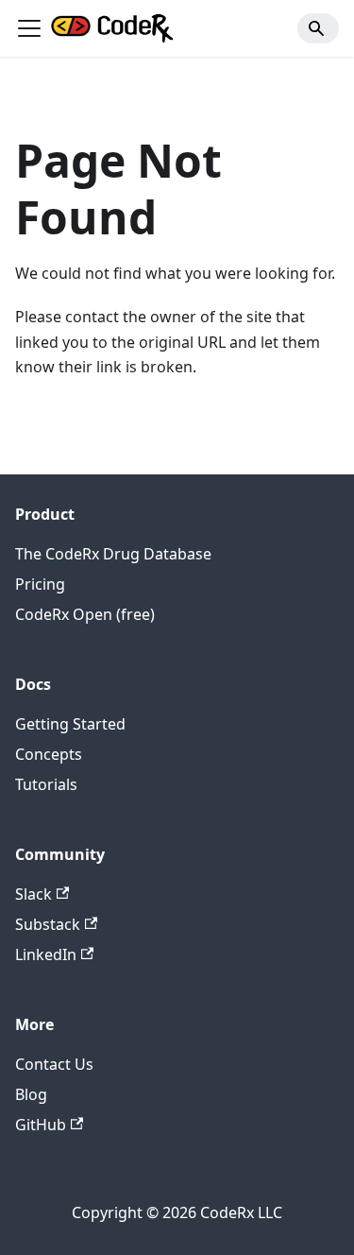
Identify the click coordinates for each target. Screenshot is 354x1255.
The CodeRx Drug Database (113, 553)
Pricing (40, 584)
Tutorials (46, 784)
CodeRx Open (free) (85, 614)
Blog (31, 1094)
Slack (33, 894)
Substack (47, 924)
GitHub (40, 1124)
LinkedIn (45, 954)
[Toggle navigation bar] (29, 28)
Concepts (48, 754)
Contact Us (54, 1064)
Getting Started (70, 723)
